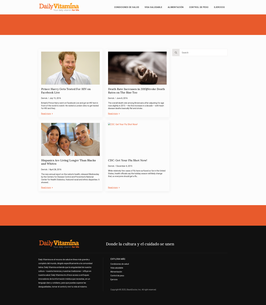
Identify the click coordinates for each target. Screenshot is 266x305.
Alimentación (176, 7)
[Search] (176, 52)
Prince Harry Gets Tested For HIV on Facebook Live (66, 90)
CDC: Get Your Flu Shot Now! (127, 160)
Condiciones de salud (126, 7)
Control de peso (199, 7)
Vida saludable (153, 7)
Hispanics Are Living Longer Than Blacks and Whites (68, 162)
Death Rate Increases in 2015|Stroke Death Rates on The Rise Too (136, 90)
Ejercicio (219, 7)
